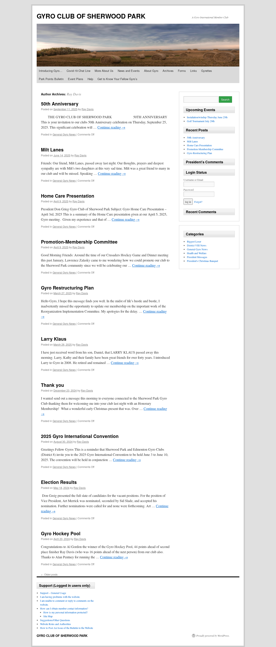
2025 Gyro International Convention (80, 436)
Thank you (52, 385)
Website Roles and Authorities (55, 624)
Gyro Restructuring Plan (67, 287)
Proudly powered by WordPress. (213, 635)
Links (193, 71)
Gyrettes (206, 71)
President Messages (197, 257)
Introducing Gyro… (50, 71)
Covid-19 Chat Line (78, 71)
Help (90, 79)
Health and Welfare (196, 253)
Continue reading (111, 127)
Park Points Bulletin (51, 79)
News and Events (129, 71)
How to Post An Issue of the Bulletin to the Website (66, 628)
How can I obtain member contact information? (64, 608)
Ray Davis (74, 94)
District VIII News (196, 245)
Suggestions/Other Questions (55, 620)
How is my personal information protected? (65, 612)
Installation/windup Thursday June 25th (207, 117)
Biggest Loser (194, 241)
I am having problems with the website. (60, 596)
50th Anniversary (59, 103)
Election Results (59, 482)
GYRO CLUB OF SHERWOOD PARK (91, 15)
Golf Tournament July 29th (201, 121)
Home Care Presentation (67, 195)
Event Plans (75, 79)
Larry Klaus (53, 338)
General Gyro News (64, 134)
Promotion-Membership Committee (79, 241)
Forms (182, 71)
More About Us (104, 71)
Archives (168, 71)
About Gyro (151, 71)
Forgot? (198, 201)
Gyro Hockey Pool (60, 533)
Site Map (48, 616)
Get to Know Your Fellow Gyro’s (117, 79)
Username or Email (193, 179)
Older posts (49, 574)
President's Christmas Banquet (202, 261)
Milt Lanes (52, 149)
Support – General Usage (53, 593)
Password (188, 189)
